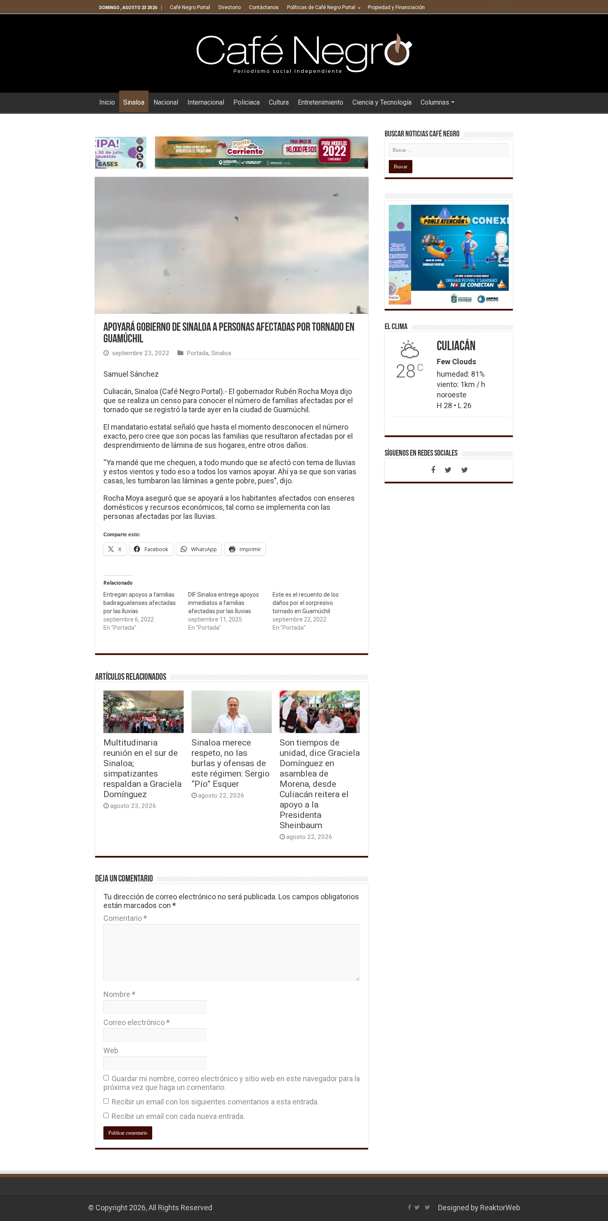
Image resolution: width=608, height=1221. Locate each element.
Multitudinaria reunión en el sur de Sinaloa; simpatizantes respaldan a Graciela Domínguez (142, 768)
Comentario (125, 918)
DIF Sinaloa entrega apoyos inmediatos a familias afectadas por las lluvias (223, 602)
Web (110, 1050)
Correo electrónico (136, 1022)
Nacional (165, 102)
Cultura (279, 102)
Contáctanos (264, 7)
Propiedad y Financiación (396, 7)
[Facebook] (490, 8)
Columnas (435, 102)
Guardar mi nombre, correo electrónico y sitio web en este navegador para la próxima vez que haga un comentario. (231, 1083)
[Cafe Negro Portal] (304, 52)
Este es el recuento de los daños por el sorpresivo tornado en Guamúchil (306, 602)
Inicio (107, 102)
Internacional (205, 102)
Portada (197, 353)
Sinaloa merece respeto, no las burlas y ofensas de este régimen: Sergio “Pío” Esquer (230, 763)
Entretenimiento (320, 102)
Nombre (119, 994)
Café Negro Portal (190, 7)
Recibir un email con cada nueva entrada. (178, 1116)
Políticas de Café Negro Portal (321, 7)
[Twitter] (498, 8)
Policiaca (246, 102)
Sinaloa (133, 102)
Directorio (229, 7)
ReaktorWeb (500, 1207)
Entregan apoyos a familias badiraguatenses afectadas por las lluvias (139, 602)
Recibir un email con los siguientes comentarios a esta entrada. (215, 1101)
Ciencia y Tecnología (382, 102)
